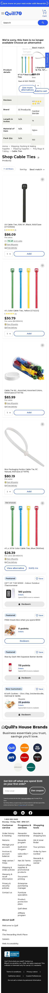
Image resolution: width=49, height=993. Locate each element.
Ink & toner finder (38, 841)
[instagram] (15, 813)
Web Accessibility (10, 943)
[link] (42, 179)
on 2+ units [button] (18, 241)
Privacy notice (32, 972)
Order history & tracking (8, 834)
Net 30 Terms (24, 860)
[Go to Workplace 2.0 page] (30, 768)
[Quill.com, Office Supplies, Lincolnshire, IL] (11, 954)
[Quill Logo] (13, 13)
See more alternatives (27, 88)
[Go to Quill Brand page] (11, 748)
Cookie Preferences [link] (33, 976)
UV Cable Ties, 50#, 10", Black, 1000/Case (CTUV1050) (22, 225)
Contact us (7, 892)
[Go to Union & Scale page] (18, 768)
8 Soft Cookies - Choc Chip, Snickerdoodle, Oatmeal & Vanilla (24, 694)
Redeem (24, 641)
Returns (5, 840)
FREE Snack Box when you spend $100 (22, 620)
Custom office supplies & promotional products (24, 868)
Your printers (39, 847)
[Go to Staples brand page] (24, 758)
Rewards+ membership (23, 834)
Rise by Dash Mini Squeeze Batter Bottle (23, 657)
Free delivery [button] (12, 248)
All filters (9, 169)
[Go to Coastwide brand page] (24, 748)
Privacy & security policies (6, 885)
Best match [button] (36, 169)
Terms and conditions (26, 798)
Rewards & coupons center (38, 860)
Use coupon (37, 790)
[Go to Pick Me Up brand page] (37, 748)
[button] (47, 3)
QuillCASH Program (22, 848)
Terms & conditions (14, 972)
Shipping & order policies (8, 868)
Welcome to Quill (10, 925)
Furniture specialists (22, 893)
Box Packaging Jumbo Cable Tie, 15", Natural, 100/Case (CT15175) (21, 470)
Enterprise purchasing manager (23, 885)
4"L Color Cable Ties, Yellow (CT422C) (21, 310)
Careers (5, 939)
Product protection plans (23, 901)
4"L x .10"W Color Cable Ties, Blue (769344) (24, 548)
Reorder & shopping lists (39, 834)
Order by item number (39, 852)
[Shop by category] (2, 13)
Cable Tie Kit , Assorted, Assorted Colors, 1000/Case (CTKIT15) (23, 391)
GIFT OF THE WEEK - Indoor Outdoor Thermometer (21, 584)
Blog (4, 930)
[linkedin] (23, 813)
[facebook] (30, 813)
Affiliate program (22, 914)
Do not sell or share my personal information (24, 980)
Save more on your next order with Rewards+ (24, 3)
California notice (14, 976)
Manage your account (8, 846)
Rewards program (22, 841)
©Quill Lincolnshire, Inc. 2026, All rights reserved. (22, 963)
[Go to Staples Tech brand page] (37, 758)
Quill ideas (22, 908)
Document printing (23, 877)
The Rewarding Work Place (14, 934)
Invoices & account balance (7, 853)
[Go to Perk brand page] (11, 758)
